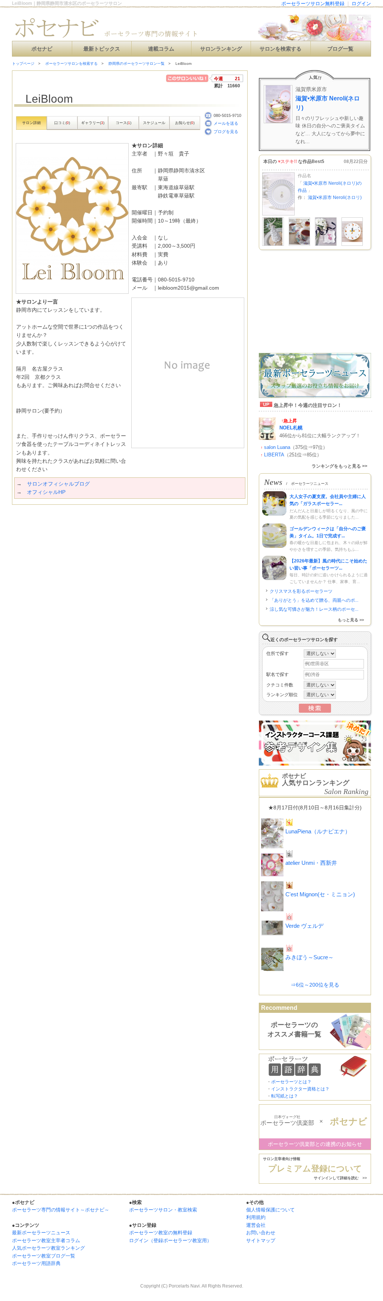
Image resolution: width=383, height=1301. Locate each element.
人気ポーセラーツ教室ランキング (48, 1248)
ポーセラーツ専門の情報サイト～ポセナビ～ (60, 1210)
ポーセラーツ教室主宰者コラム (46, 1240)
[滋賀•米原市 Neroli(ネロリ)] (278, 214)
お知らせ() (184, 123)
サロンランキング (221, 49)
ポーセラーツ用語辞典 (36, 1263)
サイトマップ (260, 1240)
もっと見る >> (351, 620)
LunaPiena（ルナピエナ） (317, 831)
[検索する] (315, 711)
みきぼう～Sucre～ (309, 957)
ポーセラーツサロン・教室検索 (163, 1210)
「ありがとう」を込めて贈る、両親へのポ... (314, 600)
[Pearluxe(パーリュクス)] (326, 244)
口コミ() (62, 123)
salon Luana (277, 447)
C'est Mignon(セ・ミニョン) (320, 894)
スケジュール (154, 123)
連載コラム (161, 49)
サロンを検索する (280, 49)
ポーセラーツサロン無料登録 (312, 3)
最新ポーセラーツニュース (41, 1232)
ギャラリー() (92, 123)
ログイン (361, 3)
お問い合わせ (260, 1232)
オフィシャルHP (46, 492)
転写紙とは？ (284, 1096)
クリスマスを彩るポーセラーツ (301, 591)
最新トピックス (101, 49)
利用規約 (256, 1217)
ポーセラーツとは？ (291, 1081)
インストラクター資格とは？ (300, 1089)
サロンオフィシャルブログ (58, 484)
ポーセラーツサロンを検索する (71, 63)
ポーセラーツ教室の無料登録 (160, 1232)
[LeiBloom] (352, 244)
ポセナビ (41, 49)
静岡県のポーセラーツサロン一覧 (136, 63)
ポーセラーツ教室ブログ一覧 (43, 1256)
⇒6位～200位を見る (315, 985)
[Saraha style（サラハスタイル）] (299, 244)
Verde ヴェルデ (304, 926)
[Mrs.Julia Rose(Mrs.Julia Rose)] (273, 244)
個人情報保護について (270, 1210)
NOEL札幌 (291, 428)
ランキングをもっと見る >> (339, 466)
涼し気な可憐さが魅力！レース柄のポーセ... (314, 609)
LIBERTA (274, 455)
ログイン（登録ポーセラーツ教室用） (170, 1240)
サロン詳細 (31, 123)
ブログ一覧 (340, 49)
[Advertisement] (99, 519)
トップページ (23, 63)
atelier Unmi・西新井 (311, 863)
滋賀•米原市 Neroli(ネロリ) (327, 103)
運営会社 (256, 1225)
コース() (123, 123)
